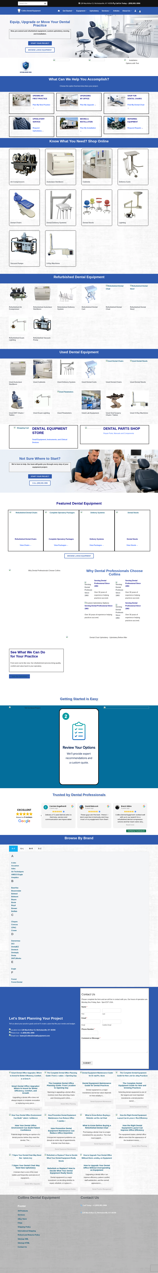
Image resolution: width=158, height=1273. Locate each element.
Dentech (14, 950)
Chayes (14, 922)
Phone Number (88, 1029)
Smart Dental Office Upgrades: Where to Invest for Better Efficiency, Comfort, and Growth (26, 1089)
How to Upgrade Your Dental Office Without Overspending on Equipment (96, 1167)
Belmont (14, 897)
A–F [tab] (13, 848)
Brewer (14, 908)
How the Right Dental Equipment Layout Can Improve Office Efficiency (132, 1127)
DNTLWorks (16, 958)
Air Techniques (17, 872)
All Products (23, 1211)
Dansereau (15, 941)
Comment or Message (90, 1038)
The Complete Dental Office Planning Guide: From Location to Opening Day (61, 1085)
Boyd (13, 905)
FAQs (20, 1223)
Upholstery (94, 11)
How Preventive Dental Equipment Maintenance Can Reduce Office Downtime (61, 1130)
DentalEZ (15, 947)
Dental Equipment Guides (138, 1107)
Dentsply (15, 952)
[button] (72, 10)
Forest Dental (16, 982)
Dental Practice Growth (32, 1146)
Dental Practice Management (101, 1189)
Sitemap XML (23, 1239)
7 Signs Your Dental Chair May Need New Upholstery (26, 1166)
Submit (87, 1063)
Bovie (13, 902)
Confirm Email (106, 1025)
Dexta (13, 955)
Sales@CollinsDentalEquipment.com (35, 1036)
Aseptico (15, 877)
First (82, 1014)
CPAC (13, 927)
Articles (116, 11)
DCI (12, 944)
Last (103, 1014)
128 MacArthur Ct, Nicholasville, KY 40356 (38, 1030)
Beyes (13, 899)
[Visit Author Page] (25, 1080)
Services (21, 1215)
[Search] (45, 3)
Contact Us (22, 1247)
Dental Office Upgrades (32, 1109)
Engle (13, 969)
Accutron (15, 866)
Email (84, 1018)
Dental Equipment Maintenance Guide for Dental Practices (96, 1084)
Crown (14, 930)
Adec (13, 869)
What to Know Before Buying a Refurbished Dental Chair (97, 1126)
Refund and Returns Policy (29, 1235)
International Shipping (27, 1231)
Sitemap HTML (24, 1243)
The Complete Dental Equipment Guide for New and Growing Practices (132, 1085)
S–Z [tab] (39, 848)
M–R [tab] (31, 848)
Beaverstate (16, 891)
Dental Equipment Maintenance (101, 1101)
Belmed (14, 894)
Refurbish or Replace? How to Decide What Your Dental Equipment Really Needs (61, 1170)
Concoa (14, 924)
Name (84, 1007)
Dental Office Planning (68, 1104)
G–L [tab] (22, 848)
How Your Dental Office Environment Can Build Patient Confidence (26, 1127)
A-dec (13, 863)
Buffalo (14, 911)
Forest (14, 979)
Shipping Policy (24, 1227)
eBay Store (22, 1219)
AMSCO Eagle (17, 874)
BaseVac (14, 888)
